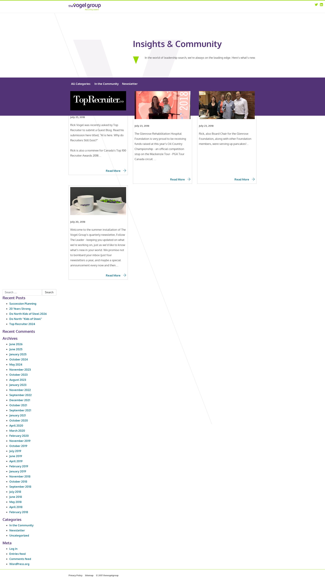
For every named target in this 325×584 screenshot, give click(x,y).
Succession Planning (22, 303)
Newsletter (130, 83)
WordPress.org (19, 564)
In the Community (106, 83)
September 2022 (20, 395)
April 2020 (16, 425)
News (233, 10)
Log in (13, 548)
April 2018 (16, 507)
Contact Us (236, 15)
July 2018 (15, 491)
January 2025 (17, 354)
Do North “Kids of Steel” (25, 319)
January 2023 (17, 385)
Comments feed (20, 559)
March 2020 (17, 430)
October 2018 (18, 481)
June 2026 (16, 344)
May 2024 (15, 364)
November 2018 (19, 476)
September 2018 (20, 486)
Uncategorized (19, 535)
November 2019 (19, 441)
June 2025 (15, 349)
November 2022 (20, 390)
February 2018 (18, 512)
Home (183, 6)
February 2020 (19, 435)
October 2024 (18, 359)
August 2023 (17, 379)
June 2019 (15, 456)
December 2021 (19, 400)
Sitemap (89, 575)
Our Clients (211, 15)
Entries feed (17, 554)
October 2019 (18, 446)
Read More (113, 171)
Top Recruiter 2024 (22, 324)
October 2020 (18, 420)
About (208, 6)
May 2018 (15, 502)
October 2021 (18, 405)
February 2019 (18, 466)
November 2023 (20, 369)
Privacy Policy (75, 575)
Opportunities (238, 6)
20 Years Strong (20, 308)
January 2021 (17, 415)
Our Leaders (211, 10)
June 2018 (15, 497)
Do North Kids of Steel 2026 (28, 313)
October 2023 (18, 374)
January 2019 (17, 471)
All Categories (80, 83)
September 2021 (20, 410)
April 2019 (16, 461)
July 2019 (15, 451)
